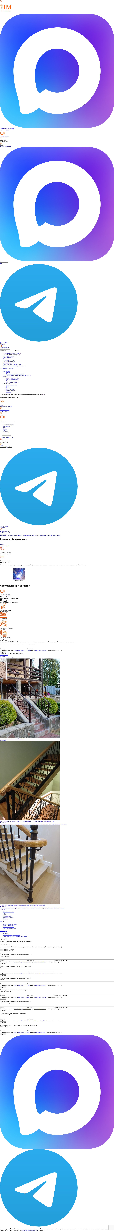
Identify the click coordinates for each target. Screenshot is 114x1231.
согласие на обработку (40, 650)
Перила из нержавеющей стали (25, 535)
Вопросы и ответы (11, 390)
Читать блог (3, 656)
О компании (6, 383)
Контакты (8, 372)
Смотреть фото (4, 655)
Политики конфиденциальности (22, 650)
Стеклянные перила (55, 535)
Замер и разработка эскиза (13, 378)
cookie (44, 394)
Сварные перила (13, 535)
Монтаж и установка (11, 381)
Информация (6, 371)
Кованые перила (4, 535)
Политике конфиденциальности (30, 1230)
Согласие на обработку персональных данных (18, 375)
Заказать (2, 544)
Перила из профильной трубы (42, 535)
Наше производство (11, 385)
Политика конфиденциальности (14, 374)
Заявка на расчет (6, 435)
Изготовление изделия (12, 379)
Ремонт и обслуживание (12, 382)
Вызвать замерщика (7, 437)
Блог (7, 386)
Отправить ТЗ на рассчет (6, 368)
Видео (8, 387)
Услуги (5, 376)
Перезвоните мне (4, 545)
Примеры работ (10, 389)
